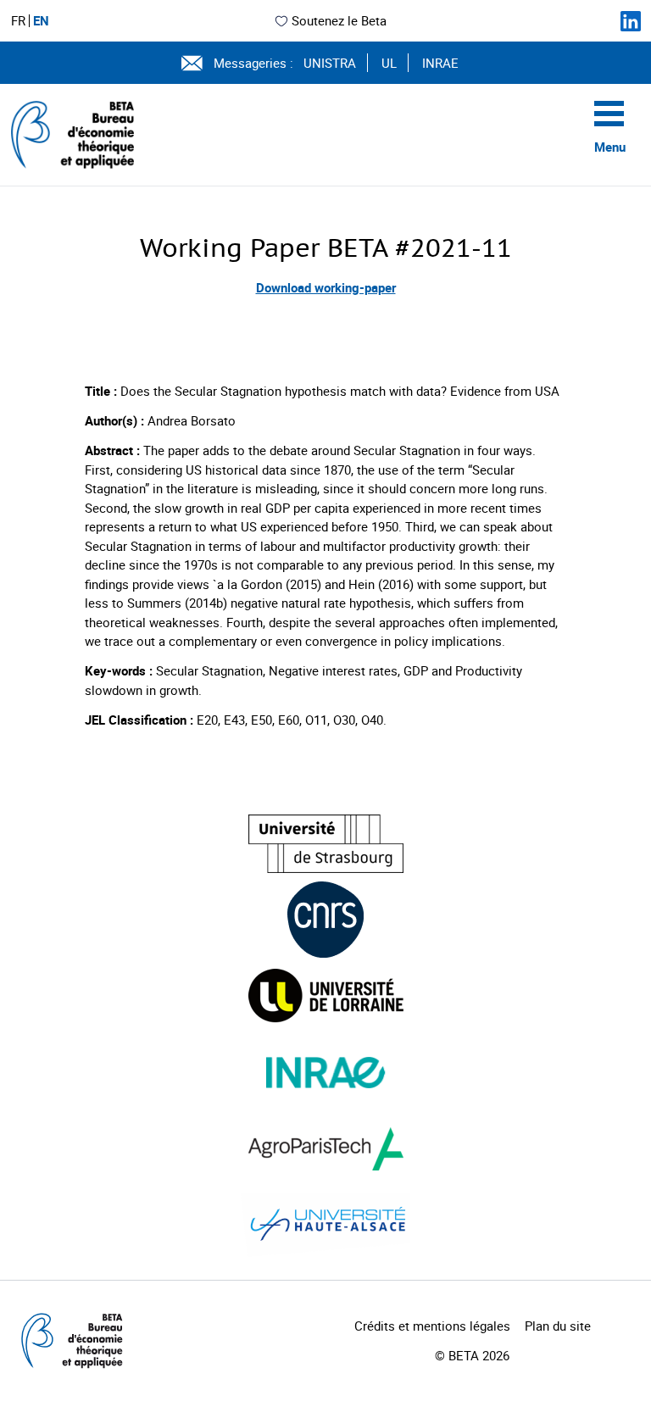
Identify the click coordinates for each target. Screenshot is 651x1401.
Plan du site (558, 1325)
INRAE (440, 62)
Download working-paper (326, 287)
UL (389, 62)
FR (18, 20)
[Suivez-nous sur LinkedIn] (630, 21)
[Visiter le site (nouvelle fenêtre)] (325, 843)
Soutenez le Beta (339, 20)
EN (41, 20)
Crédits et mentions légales (432, 1325)
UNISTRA (329, 62)
